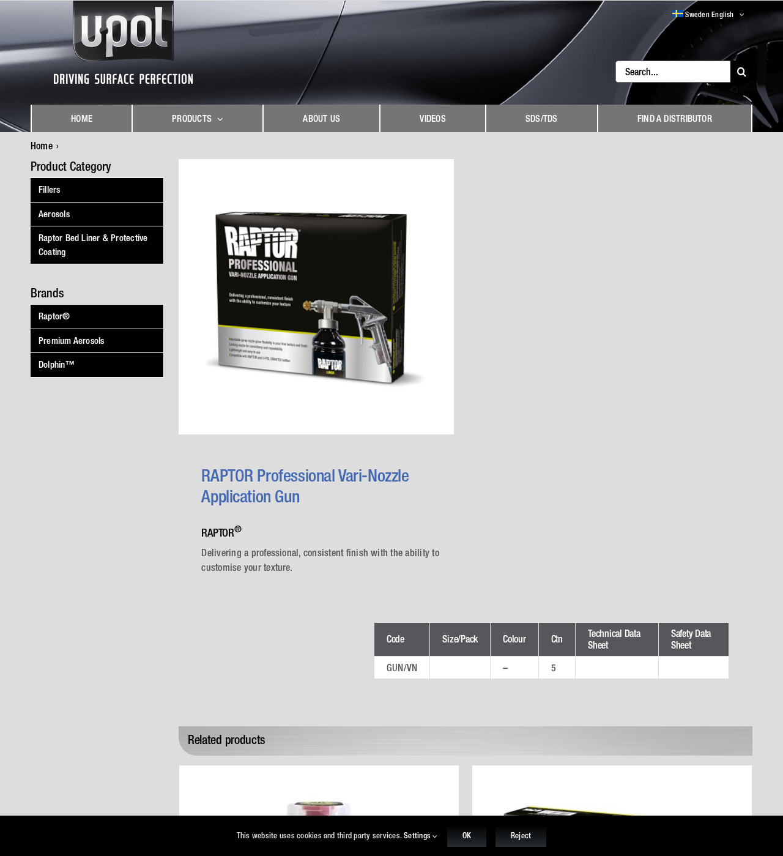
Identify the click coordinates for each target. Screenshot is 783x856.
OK (466, 835)
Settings (418, 835)
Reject (521, 835)
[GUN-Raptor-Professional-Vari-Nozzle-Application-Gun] (316, 296)
